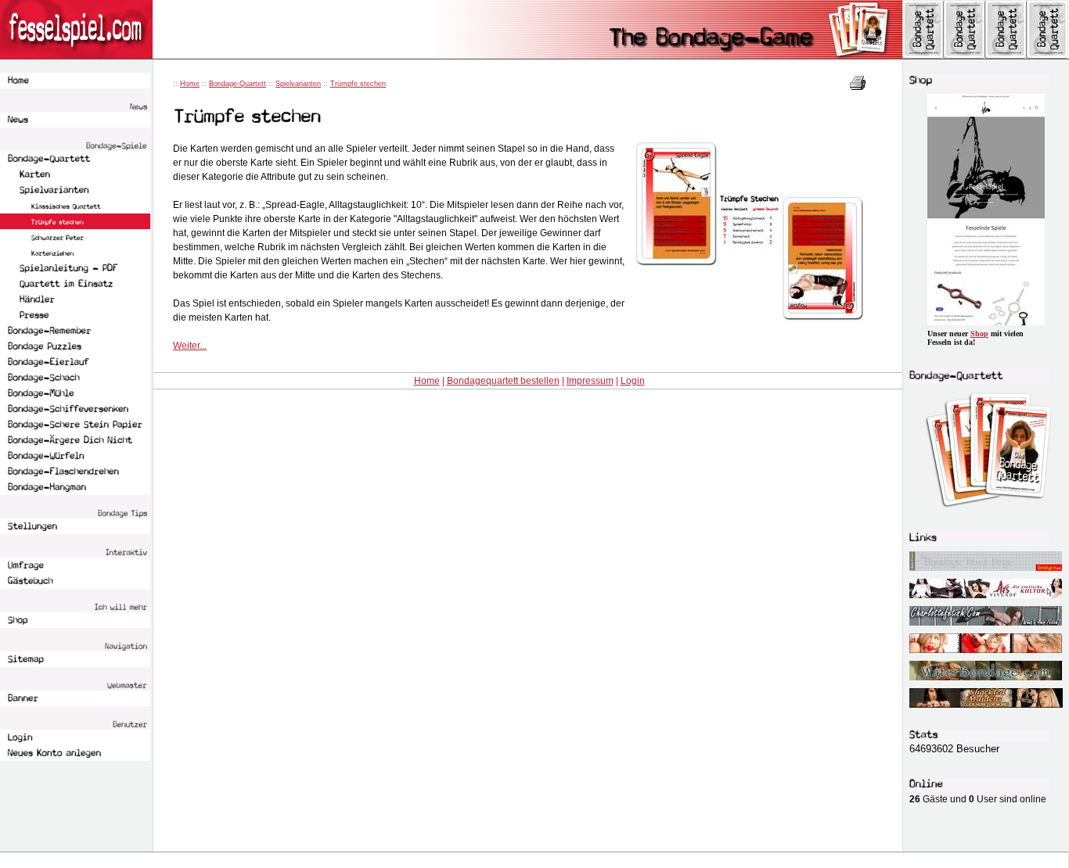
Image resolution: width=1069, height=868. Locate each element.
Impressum (590, 380)
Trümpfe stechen (358, 84)
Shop (979, 333)
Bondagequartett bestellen (503, 380)
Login (633, 380)
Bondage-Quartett (237, 84)
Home (190, 84)
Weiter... (190, 345)
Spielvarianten (298, 84)
